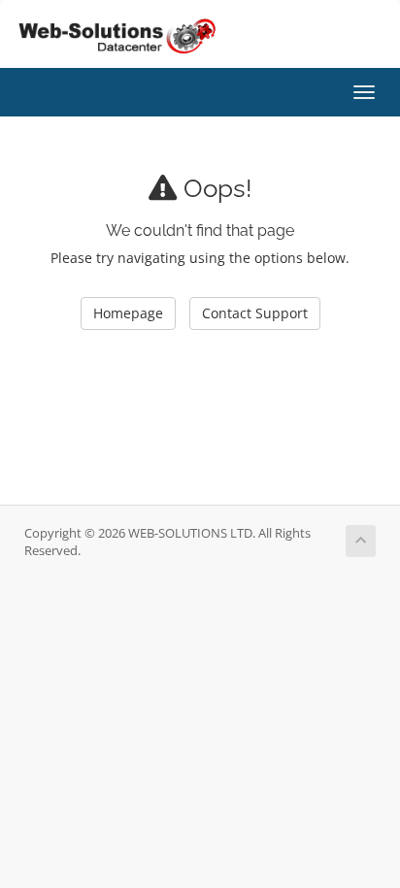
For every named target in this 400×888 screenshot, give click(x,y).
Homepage (128, 313)
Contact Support (255, 313)
